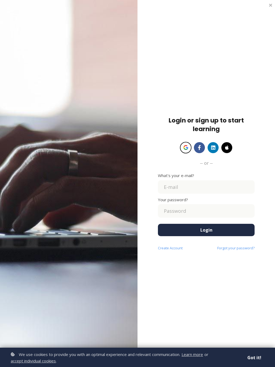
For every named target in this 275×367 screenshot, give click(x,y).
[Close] (270, 5)
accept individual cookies (33, 361)
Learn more (192, 354)
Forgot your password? (236, 248)
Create (170, 248)
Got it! (254, 358)
